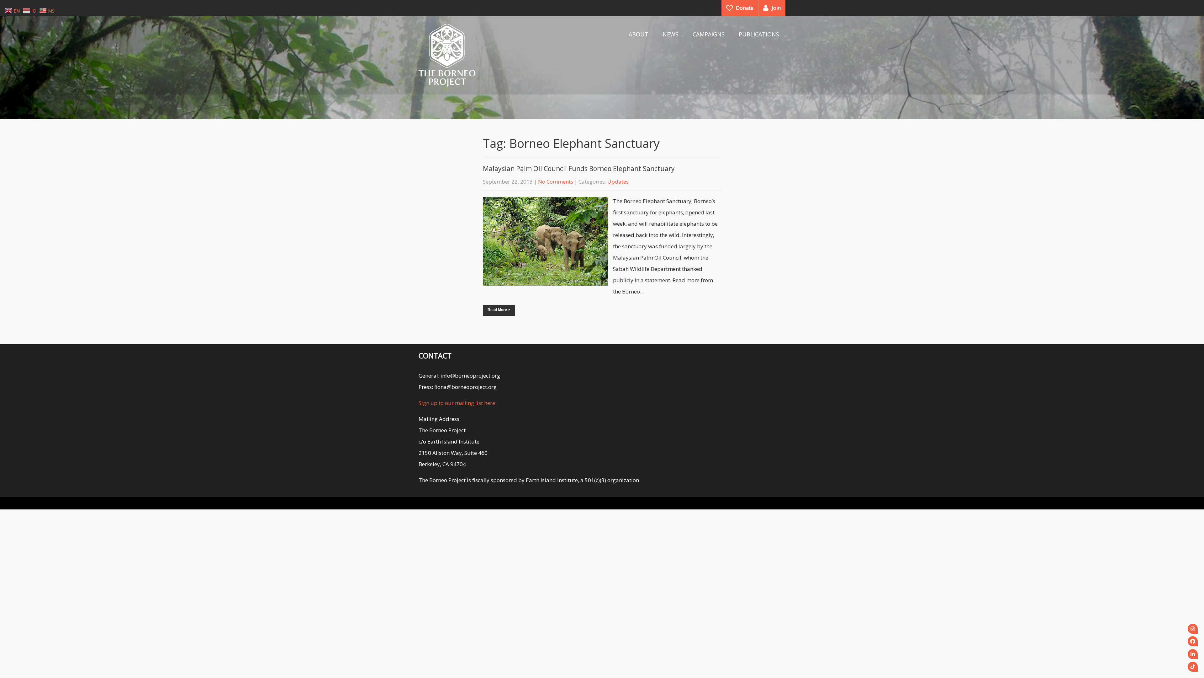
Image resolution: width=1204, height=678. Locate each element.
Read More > (499, 310)
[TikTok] (1193, 667)
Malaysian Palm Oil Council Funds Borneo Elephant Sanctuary (579, 168)
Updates (618, 181)
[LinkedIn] (1193, 654)
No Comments (555, 181)
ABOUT (638, 34)
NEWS (671, 34)
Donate (744, 7)
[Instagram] (1193, 629)
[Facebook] (1193, 641)
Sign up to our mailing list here (457, 402)
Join (776, 7)
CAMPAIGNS (709, 34)
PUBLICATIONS (759, 34)
